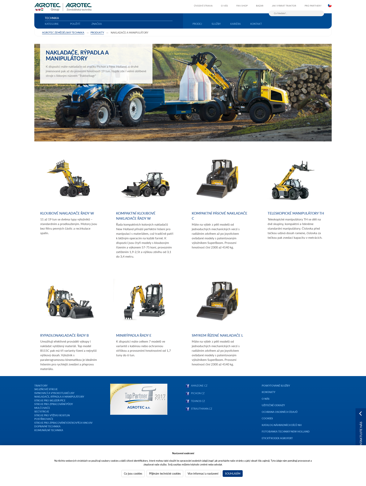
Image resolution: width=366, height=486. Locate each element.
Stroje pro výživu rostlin (52, 415)
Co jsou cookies (133, 473)
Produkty (97, 32)
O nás (224, 5)
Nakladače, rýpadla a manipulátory (59, 396)
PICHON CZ (198, 393)
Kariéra (235, 24)
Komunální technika (48, 430)
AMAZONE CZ (199, 385)
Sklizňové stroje (46, 389)
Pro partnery (313, 5)
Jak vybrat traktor (284, 5)
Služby (216, 24)
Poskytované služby (276, 385)
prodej (197, 24)
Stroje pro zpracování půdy (53, 404)
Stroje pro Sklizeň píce (49, 400)
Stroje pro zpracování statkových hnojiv (63, 422)
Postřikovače (43, 419)
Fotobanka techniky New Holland (286, 431)
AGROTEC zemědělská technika (63, 32)
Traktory (40, 385)
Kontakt (256, 24)
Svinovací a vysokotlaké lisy (54, 393)
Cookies (267, 418)
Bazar (259, 5)
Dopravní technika (47, 426)
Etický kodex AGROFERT (277, 438)
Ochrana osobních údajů (280, 412)
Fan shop (242, 5)
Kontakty (268, 392)
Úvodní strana (203, 5)
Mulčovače (42, 408)
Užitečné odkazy (273, 405)
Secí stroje (41, 411)
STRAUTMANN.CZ (201, 408)
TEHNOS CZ (197, 401)
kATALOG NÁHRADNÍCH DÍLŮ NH (282, 425)
